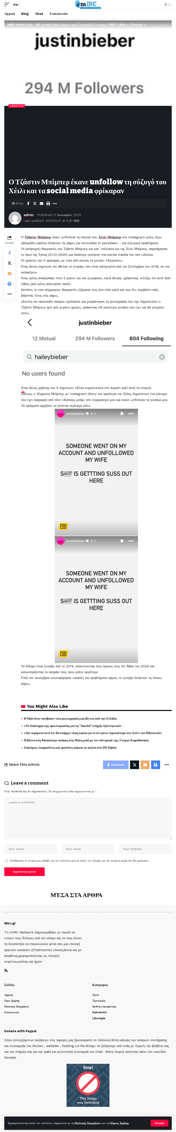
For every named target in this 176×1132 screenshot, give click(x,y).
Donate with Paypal (20, 1031)
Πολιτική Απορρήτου (87, 1123)
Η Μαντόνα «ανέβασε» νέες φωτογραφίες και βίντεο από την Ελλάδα (70, 718)
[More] (55, 203)
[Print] (48, 203)
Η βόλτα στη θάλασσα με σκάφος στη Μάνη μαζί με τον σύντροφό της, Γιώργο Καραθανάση (86, 740)
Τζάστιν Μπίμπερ (38, 237)
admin (28, 215)
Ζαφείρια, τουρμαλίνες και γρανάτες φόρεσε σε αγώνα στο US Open (70, 748)
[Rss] (6, 971)
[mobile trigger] (8, 4)
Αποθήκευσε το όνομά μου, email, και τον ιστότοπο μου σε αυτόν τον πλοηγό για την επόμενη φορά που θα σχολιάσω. (79, 860)
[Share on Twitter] (35, 203)
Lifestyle (16, 106)
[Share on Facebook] (28, 203)
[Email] (41, 203)
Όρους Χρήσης (120, 1123)
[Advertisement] (88, 143)
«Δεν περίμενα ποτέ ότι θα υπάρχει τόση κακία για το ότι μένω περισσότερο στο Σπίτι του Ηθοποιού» (93, 733)
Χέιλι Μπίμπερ (110, 237)
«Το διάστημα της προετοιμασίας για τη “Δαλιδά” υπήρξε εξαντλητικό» (72, 726)
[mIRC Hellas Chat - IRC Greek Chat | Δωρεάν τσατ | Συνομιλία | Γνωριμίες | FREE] (88, 4)
